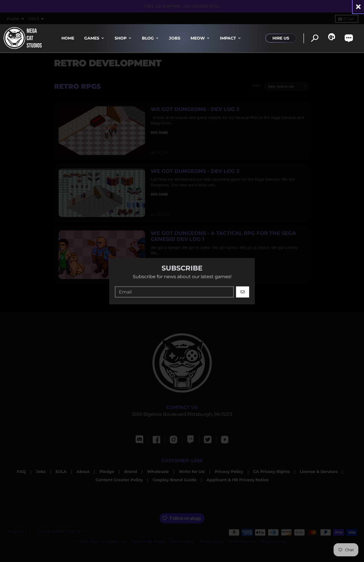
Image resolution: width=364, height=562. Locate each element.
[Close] (358, 6)
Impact (228, 38)
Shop (121, 38)
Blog (148, 38)
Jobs (174, 38)
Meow (198, 38)
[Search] (315, 38)
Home (67, 38)
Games (91, 38)
